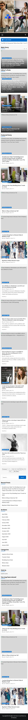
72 (17, 469)
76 (10, 471)
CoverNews (21, 715)
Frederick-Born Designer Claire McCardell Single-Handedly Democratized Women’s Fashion (13, 387)
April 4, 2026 (9, 110)
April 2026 (4, 514)
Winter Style (5, 562)
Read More (4, 296)
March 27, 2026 (10, 238)
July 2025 (4, 539)
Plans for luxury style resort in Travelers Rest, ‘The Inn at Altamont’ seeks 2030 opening (14, 319)
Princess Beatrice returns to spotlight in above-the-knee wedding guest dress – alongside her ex (12, 353)
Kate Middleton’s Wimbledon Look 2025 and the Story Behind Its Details (13, 286)
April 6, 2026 (9, 66)
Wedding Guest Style (6, 58)
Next (17, 471)
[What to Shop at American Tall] (14, 200)
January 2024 (5, 545)
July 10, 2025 (9, 423)
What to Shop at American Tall (10, 129)
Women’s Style (5, 231)
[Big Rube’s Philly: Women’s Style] (14, 250)
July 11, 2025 (9, 356)
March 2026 (5, 517)
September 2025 (6, 534)
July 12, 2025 (9, 321)
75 (25, 469)
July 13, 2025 (9, 289)
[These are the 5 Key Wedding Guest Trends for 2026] (14, 175)
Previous (4, 469)
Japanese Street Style (7, 554)
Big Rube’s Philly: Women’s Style (10, 260)
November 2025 (6, 528)
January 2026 (5, 522)
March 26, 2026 (10, 262)
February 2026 (5, 519)
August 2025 (5, 536)
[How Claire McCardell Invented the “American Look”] (14, 442)
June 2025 (4, 542)
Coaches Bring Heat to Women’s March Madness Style (12, 501)
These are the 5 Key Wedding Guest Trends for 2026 (14, 494)
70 (13, 469)
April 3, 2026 (9, 130)
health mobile (4, 573)
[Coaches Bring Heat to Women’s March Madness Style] (14, 224)
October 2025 (5, 531)
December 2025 (6, 525)
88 (14, 471)
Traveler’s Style (5, 315)
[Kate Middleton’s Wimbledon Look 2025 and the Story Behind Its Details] (14, 275)
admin (4, 66)
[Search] (25, 34)
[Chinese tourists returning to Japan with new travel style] (14, 409)
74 (22, 469)
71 (15, 469)
